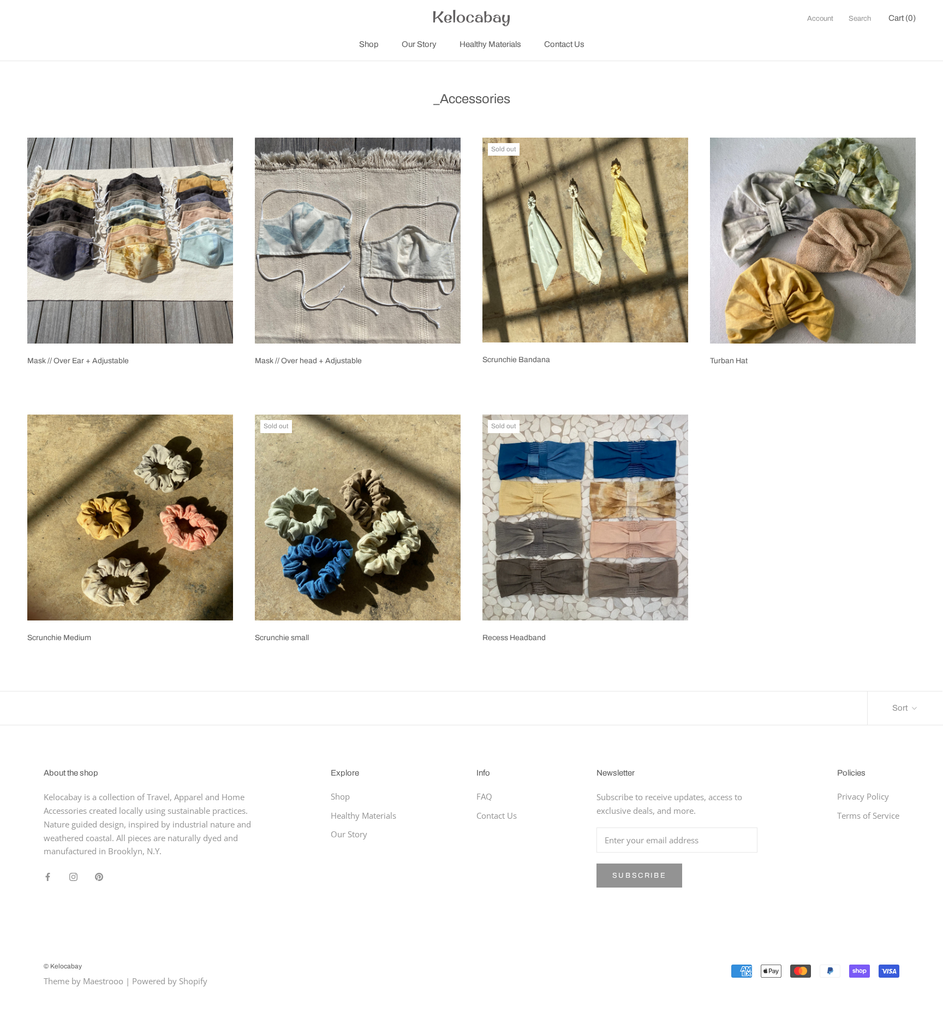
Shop (369, 44)
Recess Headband (514, 638)
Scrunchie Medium (59, 638)
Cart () (902, 18)
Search (860, 18)
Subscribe (639, 875)
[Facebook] (48, 876)
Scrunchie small (282, 638)
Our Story (419, 44)
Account (820, 18)
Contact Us (564, 44)
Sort (900, 707)
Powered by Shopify (169, 980)
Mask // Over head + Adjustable (308, 361)
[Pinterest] (99, 876)
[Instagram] (73, 876)
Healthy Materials (490, 44)
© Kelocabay (63, 966)
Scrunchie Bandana (516, 360)
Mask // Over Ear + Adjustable (78, 361)
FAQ (484, 796)
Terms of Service (868, 815)
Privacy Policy (863, 796)
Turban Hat (729, 361)
